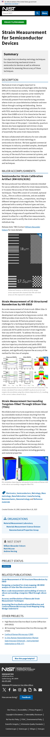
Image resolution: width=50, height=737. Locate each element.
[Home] (9, 9)
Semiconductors (24, 493)
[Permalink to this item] (20, 54)
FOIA (23, 719)
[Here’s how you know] (25, 3)
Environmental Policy (34, 719)
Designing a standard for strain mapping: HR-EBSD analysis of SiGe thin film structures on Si (23, 586)
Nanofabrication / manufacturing (26, 496)
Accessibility (22, 710)
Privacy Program (35, 710)
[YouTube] (24, 689)
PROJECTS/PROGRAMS (14, 22)
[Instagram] (19, 689)
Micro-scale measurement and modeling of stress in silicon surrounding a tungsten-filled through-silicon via (24, 592)
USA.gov (33, 729)
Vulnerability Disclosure (33, 714)
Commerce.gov (11, 729)
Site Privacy (11, 710)
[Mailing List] (40, 689)
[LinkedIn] (14, 689)
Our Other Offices (27, 685)
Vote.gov (41, 729)
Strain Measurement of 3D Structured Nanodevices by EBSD (24, 580)
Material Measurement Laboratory (18, 523)
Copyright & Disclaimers (14, 714)
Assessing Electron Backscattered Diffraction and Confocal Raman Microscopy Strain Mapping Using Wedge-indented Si (23, 606)
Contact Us (16, 685)
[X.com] (4, 689)
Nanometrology (23, 499)
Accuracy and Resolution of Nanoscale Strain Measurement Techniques (21, 599)
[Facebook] (9, 689)
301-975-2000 (6, 681)
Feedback (26, 697)
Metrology (36, 493)
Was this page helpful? (25, 658)
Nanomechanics (8, 499)
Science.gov (23, 729)
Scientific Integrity (12, 724)
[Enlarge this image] (25, 261)
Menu (44, 13)
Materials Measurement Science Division (23, 526)
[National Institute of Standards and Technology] (18, 669)
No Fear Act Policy (12, 719)
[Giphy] (30, 689)
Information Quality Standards (32, 724)
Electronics (11, 493)
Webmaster (6, 685)
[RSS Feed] (35, 689)
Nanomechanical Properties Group (24, 530)
